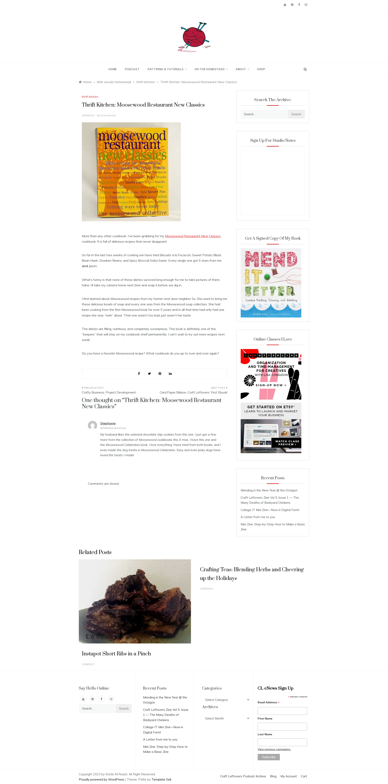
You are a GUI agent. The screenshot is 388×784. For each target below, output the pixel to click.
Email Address (269, 702)
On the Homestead (210, 69)
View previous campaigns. (274, 749)
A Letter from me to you (258, 517)
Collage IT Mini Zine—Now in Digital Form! (270, 510)
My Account (288, 776)
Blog (273, 776)
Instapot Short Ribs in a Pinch (116, 654)
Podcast (132, 69)
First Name (265, 718)
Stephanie (108, 423)
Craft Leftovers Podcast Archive (243, 776)
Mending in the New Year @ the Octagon (269, 490)
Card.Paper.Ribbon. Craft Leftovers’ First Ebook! (193, 392)
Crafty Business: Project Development (109, 392)
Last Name (265, 734)
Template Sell (161, 779)
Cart (304, 776)
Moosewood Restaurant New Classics (193, 236)
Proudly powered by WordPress (102, 779)
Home (113, 69)
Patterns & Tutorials (166, 69)
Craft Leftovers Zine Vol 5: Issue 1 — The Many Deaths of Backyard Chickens (165, 715)
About (241, 69)
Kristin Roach (108, 115)
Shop (261, 69)
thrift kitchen (90, 96)
